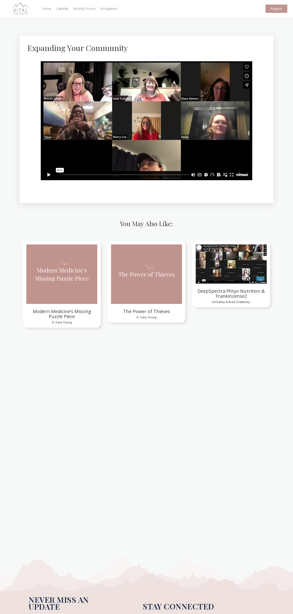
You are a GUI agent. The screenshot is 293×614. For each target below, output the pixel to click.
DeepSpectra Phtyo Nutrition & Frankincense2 (231, 294)
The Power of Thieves (146, 311)
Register (276, 8)
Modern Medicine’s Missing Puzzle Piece (62, 314)
